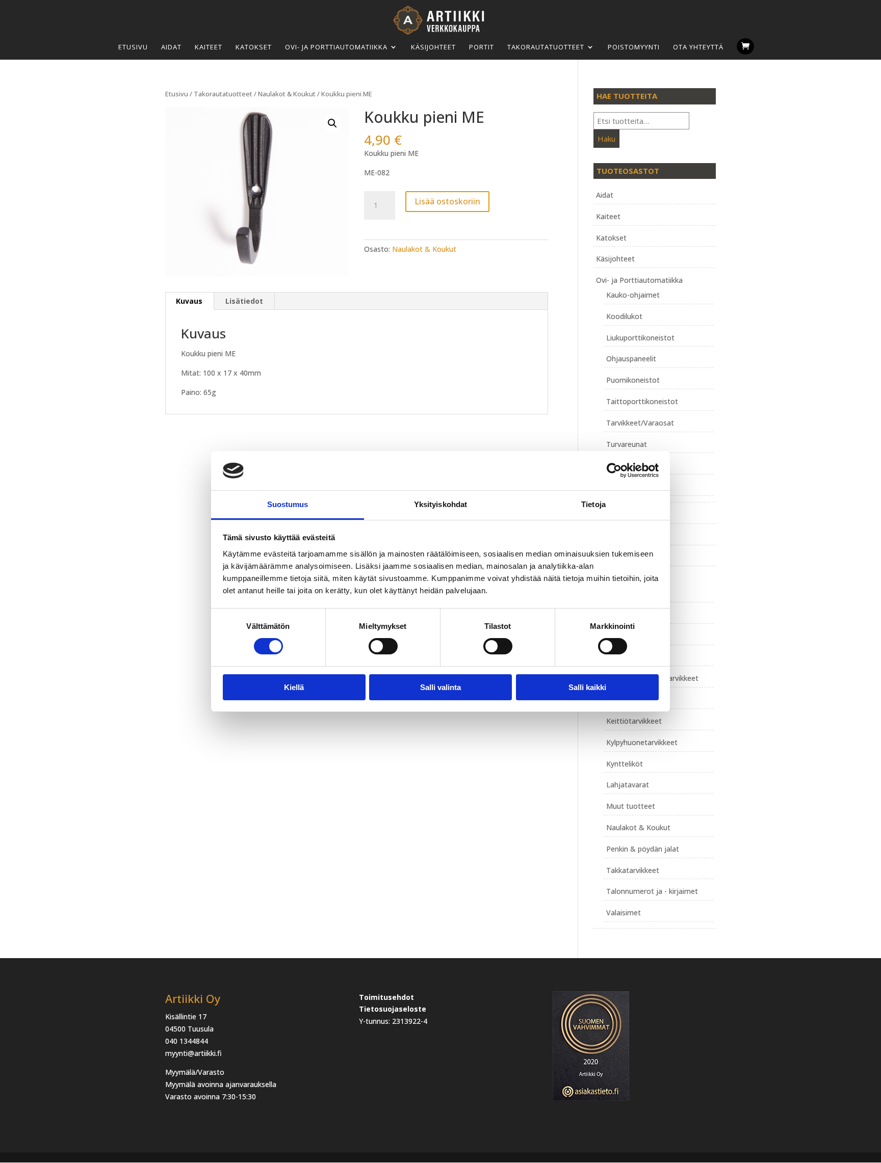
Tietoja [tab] (593, 504)
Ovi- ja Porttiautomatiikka (336, 46)
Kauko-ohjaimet (633, 295)
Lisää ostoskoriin (447, 201)
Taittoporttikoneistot (642, 401)
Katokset (254, 46)
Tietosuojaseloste (392, 1009)
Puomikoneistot (633, 380)
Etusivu (133, 46)
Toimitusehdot (386, 997)
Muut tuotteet (630, 806)
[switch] (383, 646)
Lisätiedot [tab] (244, 301)
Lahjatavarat (627, 784)
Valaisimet (623, 912)
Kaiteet (208, 46)
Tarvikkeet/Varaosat (640, 423)
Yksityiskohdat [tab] (440, 504)
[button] (332, 123)
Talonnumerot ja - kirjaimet (652, 891)
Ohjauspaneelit (631, 358)
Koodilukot (624, 316)
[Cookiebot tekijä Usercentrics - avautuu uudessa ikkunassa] (614, 470)
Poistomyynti (634, 46)
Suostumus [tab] (287, 504)
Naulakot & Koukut (287, 93)
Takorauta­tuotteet (545, 46)
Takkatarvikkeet (632, 870)
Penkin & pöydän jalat (642, 849)
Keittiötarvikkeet (634, 721)
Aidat (171, 46)
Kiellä (294, 687)
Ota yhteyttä (698, 46)
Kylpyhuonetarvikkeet (642, 742)
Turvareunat (626, 444)
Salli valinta (440, 687)
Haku (606, 139)
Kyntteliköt (624, 764)
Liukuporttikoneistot (640, 337)
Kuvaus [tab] (189, 301)
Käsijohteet (433, 46)
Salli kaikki (587, 687)
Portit (481, 46)
